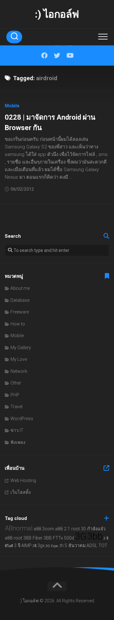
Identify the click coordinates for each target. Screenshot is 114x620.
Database (19, 300)
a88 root (13, 538)
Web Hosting (23, 480)
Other (15, 382)
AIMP (26, 545)
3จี (34, 546)
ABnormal (19, 528)
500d (69, 538)
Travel (16, 406)
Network (18, 371)
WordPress (21, 418)
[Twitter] (57, 55)
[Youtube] (69, 55)
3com (48, 529)
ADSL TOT (96, 545)
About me (20, 288)
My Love (18, 359)
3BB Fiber (32, 538)
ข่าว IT (16, 430)
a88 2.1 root (67, 529)
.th (61, 545)
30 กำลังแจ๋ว (93, 529)
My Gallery (20, 347)
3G (80, 536)
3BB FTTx (53, 538)
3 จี (17, 545)
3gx (41, 545)
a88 (37, 529)
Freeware (19, 311)
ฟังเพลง (17, 442)
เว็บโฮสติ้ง (20, 492)
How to (17, 323)
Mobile (12, 105)
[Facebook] (44, 55)
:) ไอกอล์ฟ (57, 14)
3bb (95, 536)
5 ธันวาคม (75, 545)
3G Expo (52, 546)
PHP (14, 394)
